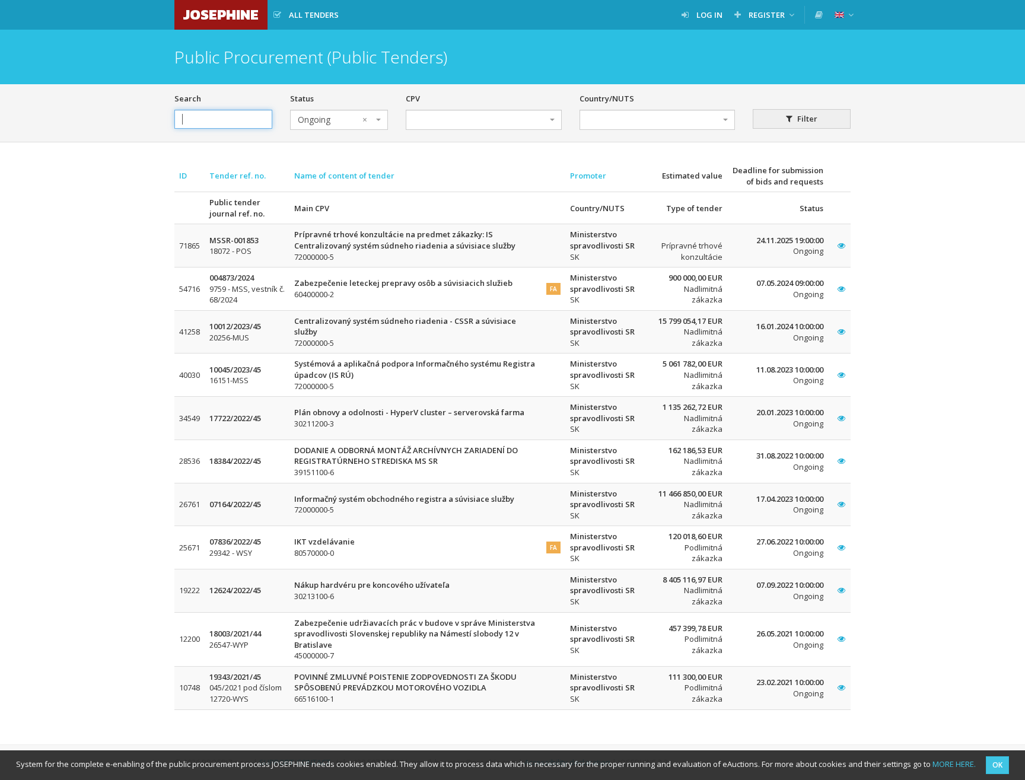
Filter (806, 118)
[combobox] (339, 120)
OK (997, 765)
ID (183, 175)
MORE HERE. (954, 764)
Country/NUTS (607, 98)
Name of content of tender (344, 175)
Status (302, 98)
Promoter (588, 175)
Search (187, 98)
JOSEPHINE (221, 14)
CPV (413, 98)
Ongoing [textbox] (332, 119)
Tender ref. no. (237, 175)
